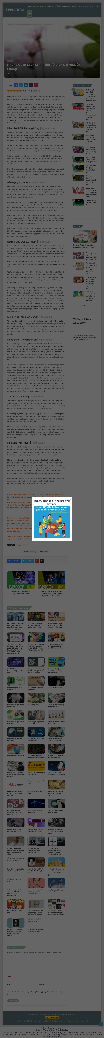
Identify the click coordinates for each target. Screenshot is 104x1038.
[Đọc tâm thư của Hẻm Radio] (52, 538)
